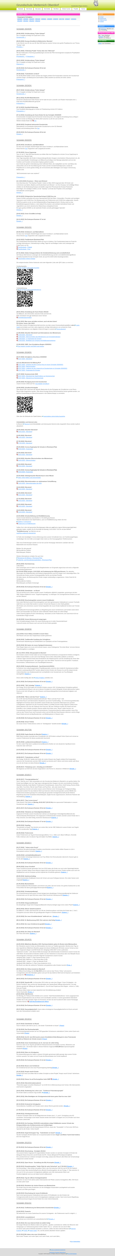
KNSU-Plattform (40, 677)
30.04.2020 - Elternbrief (25, 454)
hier (35, 120)
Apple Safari (33, 1230)
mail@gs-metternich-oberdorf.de (26, 533)
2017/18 (61, 19)
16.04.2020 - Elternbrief (25, 489)
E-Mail (101, 17)
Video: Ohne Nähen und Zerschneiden (29, 477)
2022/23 (31, 19)
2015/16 (73, 19)
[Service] (27, 424)
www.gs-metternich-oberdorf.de (58, 1249)
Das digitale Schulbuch (42, 383)
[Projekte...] (20, 47)
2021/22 (37, 19)
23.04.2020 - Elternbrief (25, 466)
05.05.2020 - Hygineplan (25, 449)
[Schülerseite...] (21, 37)
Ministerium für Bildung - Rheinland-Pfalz (30, 558)
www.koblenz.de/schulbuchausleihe (54, 416)
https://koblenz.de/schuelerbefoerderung (30, 289)
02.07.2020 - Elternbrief (25, 359)
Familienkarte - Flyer (24, 249)
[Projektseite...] (21, 56)
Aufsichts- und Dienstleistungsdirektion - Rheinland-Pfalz (35, 560)
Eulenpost (103, 28)
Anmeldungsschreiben (25, 317)
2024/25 (19, 19)
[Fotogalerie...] (21, 79)
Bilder (100, 43)
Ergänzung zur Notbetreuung (26, 523)
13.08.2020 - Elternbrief (25, 335)
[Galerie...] (28, 674)
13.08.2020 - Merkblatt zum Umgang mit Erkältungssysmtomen (36, 340)
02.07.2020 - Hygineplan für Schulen (29, 370)
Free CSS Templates (72, 1253)
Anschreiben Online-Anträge (26, 258)
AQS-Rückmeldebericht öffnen (39, 1001)
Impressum (103, 18)
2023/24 (25, 19)
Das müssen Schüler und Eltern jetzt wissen (31, 346)
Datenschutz (103, 20)
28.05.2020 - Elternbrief (25, 431)
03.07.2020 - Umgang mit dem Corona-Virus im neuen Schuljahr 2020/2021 (40, 364)
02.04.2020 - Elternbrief (25, 495)
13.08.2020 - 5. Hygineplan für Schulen (30, 338)
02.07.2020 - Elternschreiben (26, 366)
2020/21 (43, 19)
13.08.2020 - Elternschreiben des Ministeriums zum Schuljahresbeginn (39, 336)
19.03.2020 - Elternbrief (25, 506)
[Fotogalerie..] (30, 56)
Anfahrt (102, 21)
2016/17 (67, 19)
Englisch (101, 36)
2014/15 (19, 21)
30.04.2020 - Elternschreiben (26, 460)
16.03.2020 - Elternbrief (25, 512)
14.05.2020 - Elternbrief (25, 437)
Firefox (25, 1230)
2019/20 (49, 19)
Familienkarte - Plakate (25, 247)
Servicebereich (61, 329)
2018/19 (55, 19)
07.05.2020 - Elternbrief (25, 443)
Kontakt (57, 1252)
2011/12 (37, 21)
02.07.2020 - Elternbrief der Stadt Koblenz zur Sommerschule (36, 376)
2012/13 (31, 21)
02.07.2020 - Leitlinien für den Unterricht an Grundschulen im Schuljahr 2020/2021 (42, 368)
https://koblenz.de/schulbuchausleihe (29, 267)
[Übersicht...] (20, 64)
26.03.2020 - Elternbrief (25, 500)
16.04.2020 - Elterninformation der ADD (30, 483)
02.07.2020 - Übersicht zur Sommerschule (30, 378)
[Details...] (19, 134)
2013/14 (25, 21)
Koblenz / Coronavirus (24, 521)
